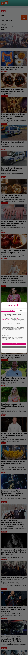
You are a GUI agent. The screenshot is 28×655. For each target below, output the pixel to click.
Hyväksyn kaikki (14, 343)
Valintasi (21, 310)
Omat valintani (14, 347)
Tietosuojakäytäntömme (14, 350)
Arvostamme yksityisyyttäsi (8, 310)
